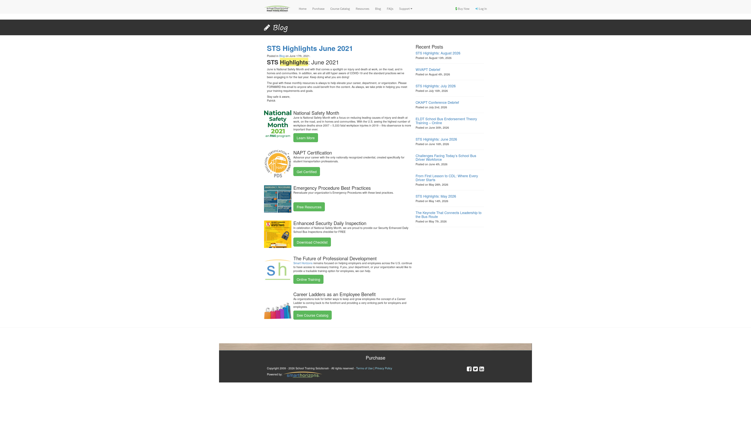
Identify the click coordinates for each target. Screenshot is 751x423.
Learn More (306, 137)
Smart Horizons (303, 263)
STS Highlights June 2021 (310, 48)
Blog (378, 9)
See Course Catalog (312, 315)
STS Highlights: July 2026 (436, 85)
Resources (362, 9)
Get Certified (307, 171)
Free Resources (309, 206)
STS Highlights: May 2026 (436, 196)
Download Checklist (312, 242)
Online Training (308, 279)
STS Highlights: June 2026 (436, 139)
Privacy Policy (383, 368)
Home (302, 9)
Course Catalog (340, 9)
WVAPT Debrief (428, 69)
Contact (626, 357)
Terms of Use (364, 368)
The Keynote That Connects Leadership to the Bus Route (449, 214)
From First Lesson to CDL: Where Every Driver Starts (447, 177)
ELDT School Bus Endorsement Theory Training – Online (446, 120)
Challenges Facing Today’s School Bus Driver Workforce (446, 157)
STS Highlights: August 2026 (438, 52)
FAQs (390, 9)
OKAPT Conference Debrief (437, 102)
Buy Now (463, 9)
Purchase (318, 9)
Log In (482, 9)
